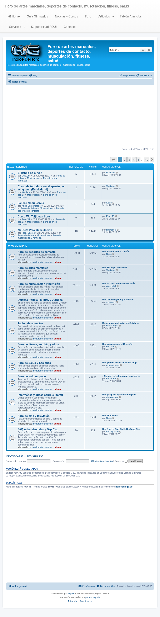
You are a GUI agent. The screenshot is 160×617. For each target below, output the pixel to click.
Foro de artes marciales (33, 267)
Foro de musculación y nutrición (39, 236)
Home (15, 16)
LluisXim (26, 175)
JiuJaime (110, 302)
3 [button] (129, 160)
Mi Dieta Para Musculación (35, 230)
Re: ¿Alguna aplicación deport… (120, 394)
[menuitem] (33, 75)
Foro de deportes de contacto (37, 251)
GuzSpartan (112, 431)
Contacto (69, 27)
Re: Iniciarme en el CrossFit (117, 344)
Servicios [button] (15, 27)
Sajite (109, 202)
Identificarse (14, 456)
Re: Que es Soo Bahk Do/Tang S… (121, 429)
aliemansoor (112, 397)
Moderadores (34, 178)
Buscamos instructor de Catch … (120, 323)
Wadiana (110, 172)
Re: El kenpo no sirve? (114, 267)
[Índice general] (27, 51)
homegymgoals (123, 486)
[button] (113, 159)
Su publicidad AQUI (43, 27)
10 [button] (146, 160)
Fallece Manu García (31, 203)
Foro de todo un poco (32, 376)
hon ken (110, 346)
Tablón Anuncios (130, 16)
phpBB (71, 593)
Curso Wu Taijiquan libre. (34, 216)
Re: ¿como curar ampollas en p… (120, 362)
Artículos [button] (104, 16)
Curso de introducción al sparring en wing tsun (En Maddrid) (41, 188)
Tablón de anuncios (30, 323)
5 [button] (138, 160)
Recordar (120, 461)
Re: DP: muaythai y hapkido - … (119, 299)
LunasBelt (111, 378)
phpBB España (92, 597)
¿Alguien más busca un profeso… (121, 376)
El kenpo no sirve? (30, 172)
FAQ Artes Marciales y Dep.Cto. (38, 429)
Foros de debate (29, 208)
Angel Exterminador (31, 206)
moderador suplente (42, 262)
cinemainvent (113, 365)
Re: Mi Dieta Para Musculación (118, 283)
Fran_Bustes (28, 233)
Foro (87, 16)
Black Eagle (112, 325)
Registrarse (35, 456)
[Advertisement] (80, 116)
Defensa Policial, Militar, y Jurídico (40, 299)
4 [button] (134, 160)
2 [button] (124, 160)
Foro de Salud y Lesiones (34, 362)
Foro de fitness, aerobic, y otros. (39, 344)
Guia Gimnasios (37, 16)
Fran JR (26, 219)
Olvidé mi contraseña (102, 461)
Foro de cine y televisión (34, 415)
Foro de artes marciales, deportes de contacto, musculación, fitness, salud (67, 6)
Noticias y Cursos (66, 16)
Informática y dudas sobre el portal (40, 394)
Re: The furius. (110, 415)
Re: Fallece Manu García (115, 251)
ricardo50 (111, 229)
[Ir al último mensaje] (117, 172)
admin (57, 262)
